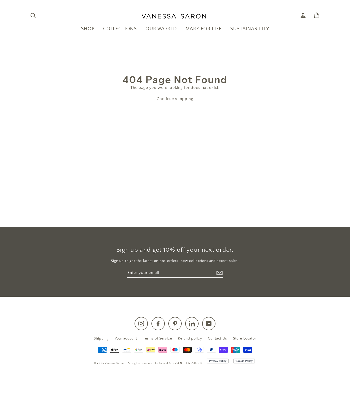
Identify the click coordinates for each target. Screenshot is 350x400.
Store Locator (244, 338)
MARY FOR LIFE (203, 28)
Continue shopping (175, 99)
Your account (126, 338)
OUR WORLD (161, 28)
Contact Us (217, 338)
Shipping (101, 338)
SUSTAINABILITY (249, 28)
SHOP (88, 28)
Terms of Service (157, 338)
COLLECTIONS (120, 28)
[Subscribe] (219, 273)
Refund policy (190, 338)
